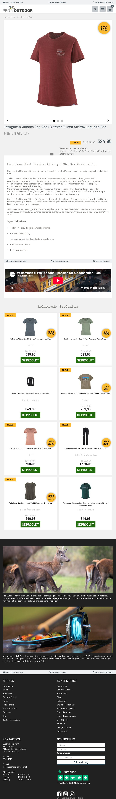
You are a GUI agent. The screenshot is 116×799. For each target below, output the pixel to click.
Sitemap (61, 723)
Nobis (5, 701)
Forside (7, 17)
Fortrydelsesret (64, 712)
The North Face (10, 708)
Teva (5, 716)
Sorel (5, 689)
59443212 (7, 759)
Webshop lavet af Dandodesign (70, 798)
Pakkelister (62, 731)
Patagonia (8, 686)
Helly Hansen (8, 704)
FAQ (59, 697)
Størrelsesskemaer (65, 704)
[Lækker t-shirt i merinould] (58, 69)
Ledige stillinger (64, 727)
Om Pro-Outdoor (64, 689)
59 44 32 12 (81, 151)
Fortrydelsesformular (66, 716)
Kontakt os (62, 686)
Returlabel (61, 701)
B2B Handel (62, 693)
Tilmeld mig (81, 762)
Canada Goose (9, 697)
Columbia (7, 712)
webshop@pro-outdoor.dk (15, 766)
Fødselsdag (63, 752)
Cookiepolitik (63, 719)
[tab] (54, 121)
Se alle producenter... (11, 720)
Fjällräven (7, 693)
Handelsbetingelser (66, 708)
